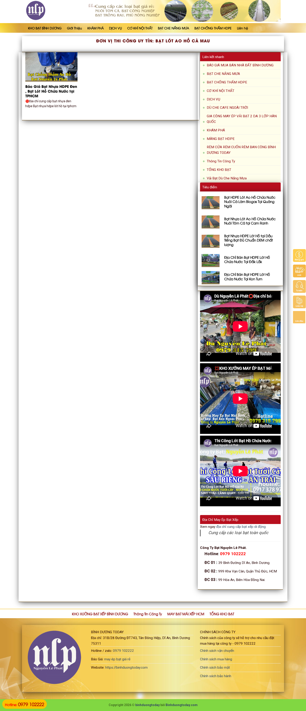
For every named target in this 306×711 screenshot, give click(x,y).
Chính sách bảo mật (215, 667)
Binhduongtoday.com (182, 705)
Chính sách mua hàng (216, 659)
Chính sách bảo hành (215, 676)
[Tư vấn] (299, 286)
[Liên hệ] (299, 302)
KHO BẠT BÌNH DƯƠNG (45, 28)
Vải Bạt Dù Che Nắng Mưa (227, 178)
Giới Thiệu (74, 28)
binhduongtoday (147, 705)
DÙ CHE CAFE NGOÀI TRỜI (227, 108)
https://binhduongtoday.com (126, 667)
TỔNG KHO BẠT (219, 170)
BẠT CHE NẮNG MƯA (173, 28)
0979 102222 (123, 651)
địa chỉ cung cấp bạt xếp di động (241, 527)
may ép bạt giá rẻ (117, 659)
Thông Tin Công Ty (221, 161)
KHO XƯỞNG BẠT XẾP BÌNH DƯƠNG (100, 613)
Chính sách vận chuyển (217, 651)
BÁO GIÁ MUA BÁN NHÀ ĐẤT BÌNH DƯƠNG (240, 65)
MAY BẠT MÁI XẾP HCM (185, 613)
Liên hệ (242, 28)
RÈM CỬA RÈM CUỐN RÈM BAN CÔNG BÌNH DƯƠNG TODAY (241, 150)
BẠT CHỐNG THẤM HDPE (213, 28)
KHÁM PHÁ (95, 28)
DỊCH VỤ (115, 28)
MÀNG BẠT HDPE (221, 139)
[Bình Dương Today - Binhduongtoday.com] (48, 10)
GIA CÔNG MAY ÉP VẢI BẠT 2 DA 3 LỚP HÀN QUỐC (242, 119)
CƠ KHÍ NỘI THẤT (140, 28)
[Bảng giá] (299, 255)
